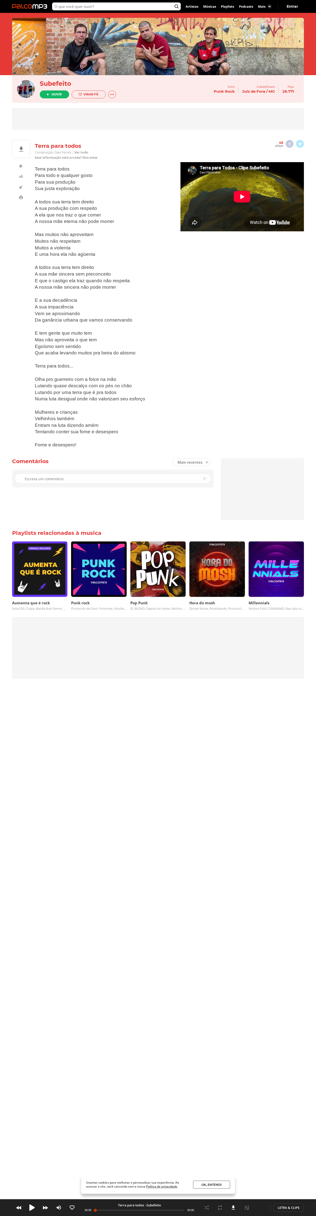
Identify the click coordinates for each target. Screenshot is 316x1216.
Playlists (227, 6)
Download (233, 1207)
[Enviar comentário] (205, 478)
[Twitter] (300, 144)
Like (72, 1207)
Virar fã (90, 94)
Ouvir (57, 94)
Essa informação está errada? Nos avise (66, 157)
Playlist (246, 1207)
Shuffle (206, 1207)
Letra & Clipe (288, 1207)
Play (32, 1207)
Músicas (209, 6)
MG (272, 91)
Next (45, 1207)
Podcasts (246, 6)
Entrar (292, 6)
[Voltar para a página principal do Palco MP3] (31, 6)
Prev (18, 1207)
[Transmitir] (260, 1207)
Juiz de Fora (253, 91)
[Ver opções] (112, 94)
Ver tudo (81, 152)
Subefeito (55, 83)
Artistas (192, 6)
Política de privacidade (161, 1186)
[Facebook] (290, 144)
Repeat (220, 1207)
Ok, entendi (211, 1185)
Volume (58, 1207)
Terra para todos (131, 1205)
